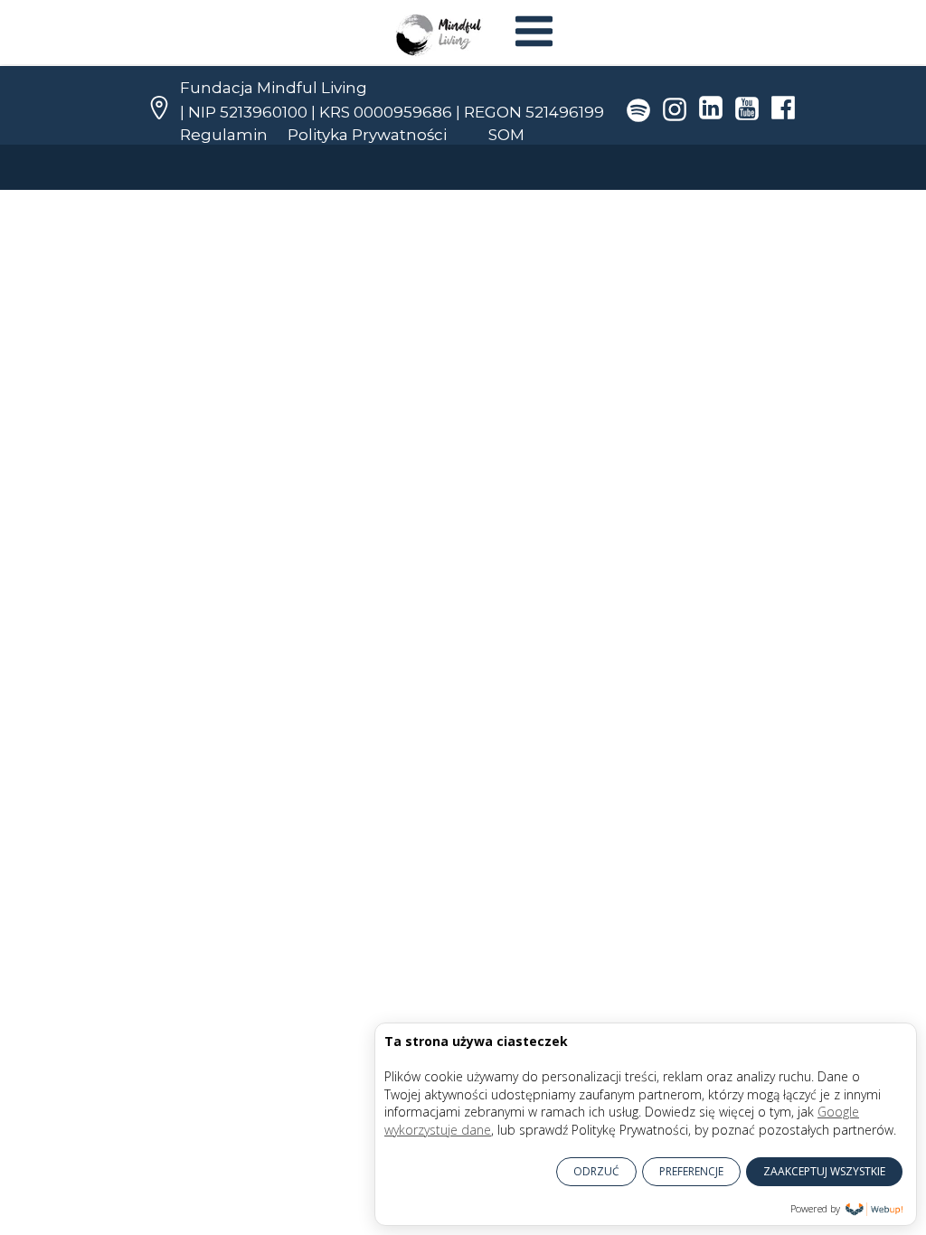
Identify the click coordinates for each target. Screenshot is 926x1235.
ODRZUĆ (596, 1171)
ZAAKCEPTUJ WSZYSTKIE (824, 1171)
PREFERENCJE (691, 1171)
